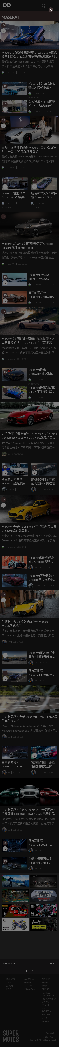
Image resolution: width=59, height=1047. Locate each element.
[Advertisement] (29, 33)
